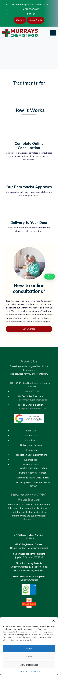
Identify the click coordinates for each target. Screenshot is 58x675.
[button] (53, 620)
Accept (29, 648)
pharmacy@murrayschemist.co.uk (31, 4)
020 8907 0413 (31, 9)
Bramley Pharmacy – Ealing (33, 468)
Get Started (29, 328)
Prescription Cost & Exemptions (31, 454)
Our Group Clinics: (31, 464)
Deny (29, 656)
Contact (20, 20)
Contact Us (31, 435)
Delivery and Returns (31, 445)
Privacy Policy (34, 671)
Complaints (31, 440)
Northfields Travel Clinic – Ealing (32, 477)
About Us (31, 430)
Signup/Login (35, 20)
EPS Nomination (30, 450)
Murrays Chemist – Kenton (32, 472)
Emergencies (30, 459)
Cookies (23, 671)
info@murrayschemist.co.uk (33, 399)
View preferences (29, 664)
